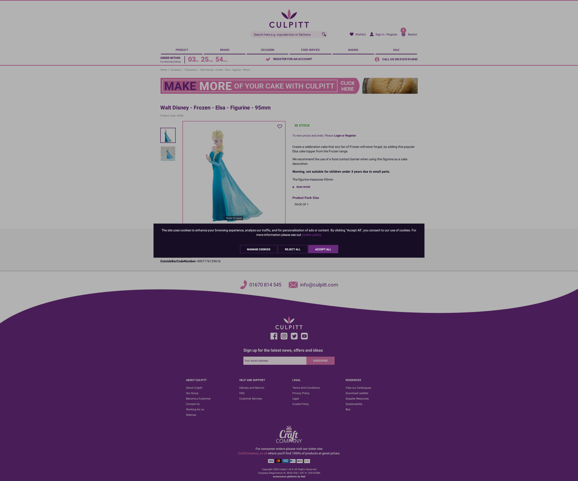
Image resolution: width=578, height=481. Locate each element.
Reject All (293, 249)
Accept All (323, 249)
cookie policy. (312, 234)
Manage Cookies (258, 249)
